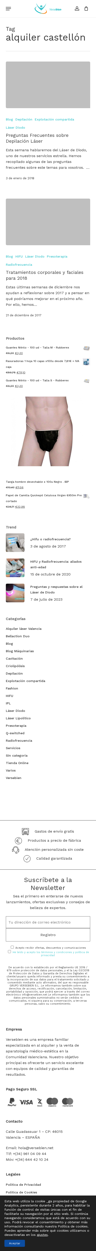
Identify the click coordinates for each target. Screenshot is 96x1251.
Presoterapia (57, 256)
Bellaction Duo (18, 636)
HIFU (19, 256)
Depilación (23, 119)
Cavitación (14, 658)
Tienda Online (17, 763)
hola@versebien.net (35, 1148)
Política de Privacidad (23, 1184)
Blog (9, 119)
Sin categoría (16, 755)
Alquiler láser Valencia (23, 629)
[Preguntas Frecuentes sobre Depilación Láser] (48, 85)
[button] (8, 8)
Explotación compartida (54, 119)
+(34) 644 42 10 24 (31, 1159)
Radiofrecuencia (19, 264)
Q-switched (15, 733)
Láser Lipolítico (18, 718)
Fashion (12, 688)
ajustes (42, 1235)
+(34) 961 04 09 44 (29, 1153)
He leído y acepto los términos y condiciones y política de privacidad (51, 954)
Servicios (13, 748)
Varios (11, 770)
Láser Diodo (15, 127)
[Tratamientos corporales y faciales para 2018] (48, 222)
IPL (8, 703)
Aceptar (14, 1243)
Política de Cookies (21, 1192)
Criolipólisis (15, 666)
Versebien (13, 778)
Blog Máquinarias (20, 651)
